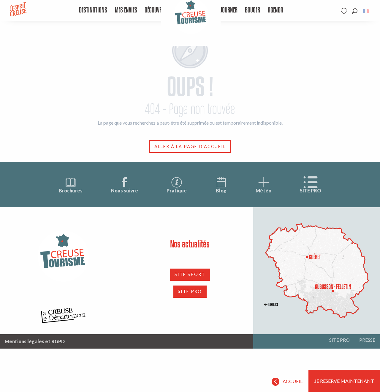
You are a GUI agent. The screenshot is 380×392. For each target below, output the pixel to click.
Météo (263, 190)
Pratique (177, 190)
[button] (354, 11)
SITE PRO (310, 190)
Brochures (71, 190)
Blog (221, 190)
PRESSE (367, 340)
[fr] (366, 11)
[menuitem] (93, 10)
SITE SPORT (190, 274)
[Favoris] (344, 11)
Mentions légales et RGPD (35, 341)
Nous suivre (124, 190)
